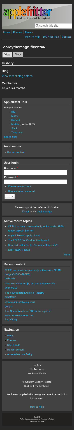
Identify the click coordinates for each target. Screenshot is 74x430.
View (8, 54)
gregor (8, 306)
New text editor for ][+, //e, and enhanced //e (33, 245)
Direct (25, 211)
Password (11, 177)
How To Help (32, 36)
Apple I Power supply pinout (24, 235)
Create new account (19, 186)
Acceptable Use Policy (19, 354)
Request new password (21, 191)
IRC (13, 111)
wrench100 (11, 287)
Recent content (15, 152)
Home (6, 32)
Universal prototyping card (20, 301)
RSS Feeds (13, 344)
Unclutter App (44, 211)
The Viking (11, 319)
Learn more (10, 136)
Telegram (16, 132)
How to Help (37, 406)
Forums (17, 32)
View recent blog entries (17, 76)
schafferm (10, 296)
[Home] (27, 18)
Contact (66, 36)
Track (18, 54)
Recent (29, 32)
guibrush (10, 278)
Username (11, 168)
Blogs (10, 335)
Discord (15, 120)
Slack (14, 128)
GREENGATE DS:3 (19, 249)
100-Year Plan (51, 36)
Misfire (15, 124)
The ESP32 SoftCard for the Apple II (28, 240)
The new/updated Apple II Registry (24, 292)
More (67, 254)
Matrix (14, 115)
